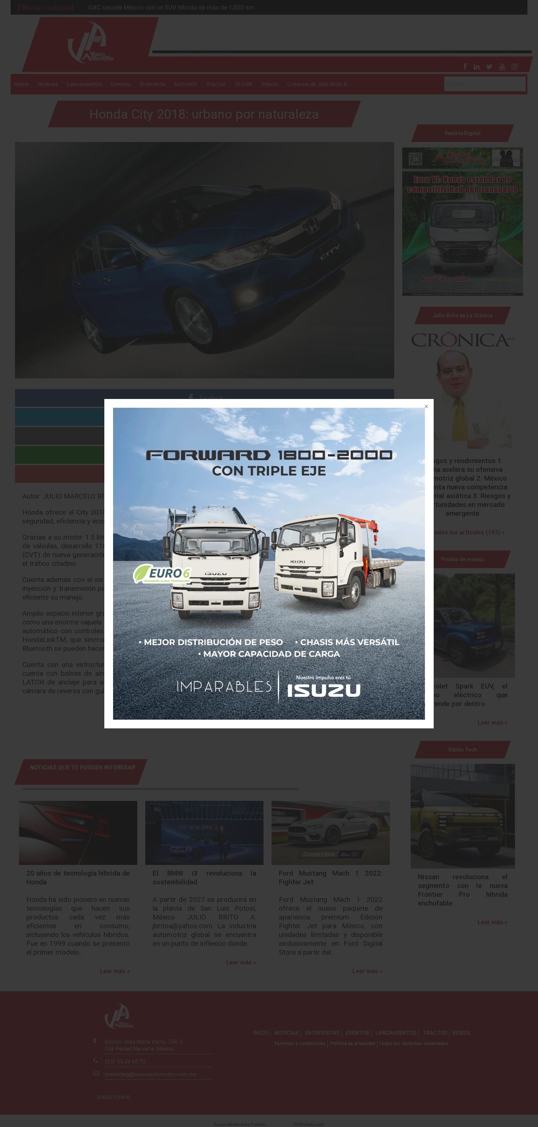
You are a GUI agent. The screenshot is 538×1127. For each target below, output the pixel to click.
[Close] (426, 407)
